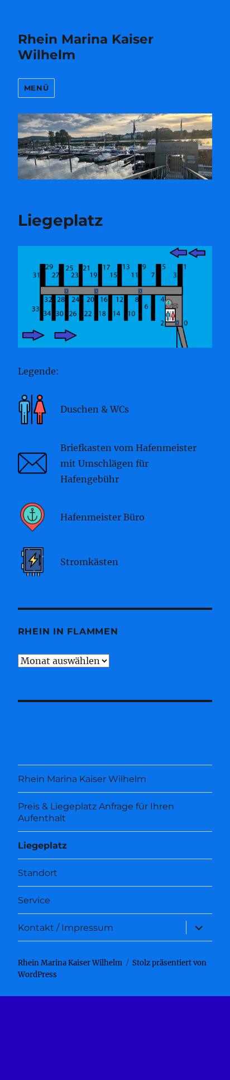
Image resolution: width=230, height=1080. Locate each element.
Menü (36, 87)
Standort (38, 873)
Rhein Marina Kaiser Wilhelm (82, 779)
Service (34, 900)
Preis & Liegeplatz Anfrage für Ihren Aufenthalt (96, 812)
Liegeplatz (42, 845)
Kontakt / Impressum (65, 927)
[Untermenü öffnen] (198, 927)
